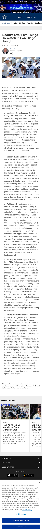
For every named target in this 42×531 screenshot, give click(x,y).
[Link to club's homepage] (4, 16)
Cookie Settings (21, 514)
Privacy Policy (27, 510)
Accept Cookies (21, 527)
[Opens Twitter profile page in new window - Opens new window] (11, 53)
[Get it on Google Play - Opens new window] (28, 476)
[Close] (39, 482)
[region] (21, 505)
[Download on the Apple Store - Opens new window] (13, 476)
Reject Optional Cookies (21, 520)
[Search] (35, 17)
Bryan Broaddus (15, 49)
